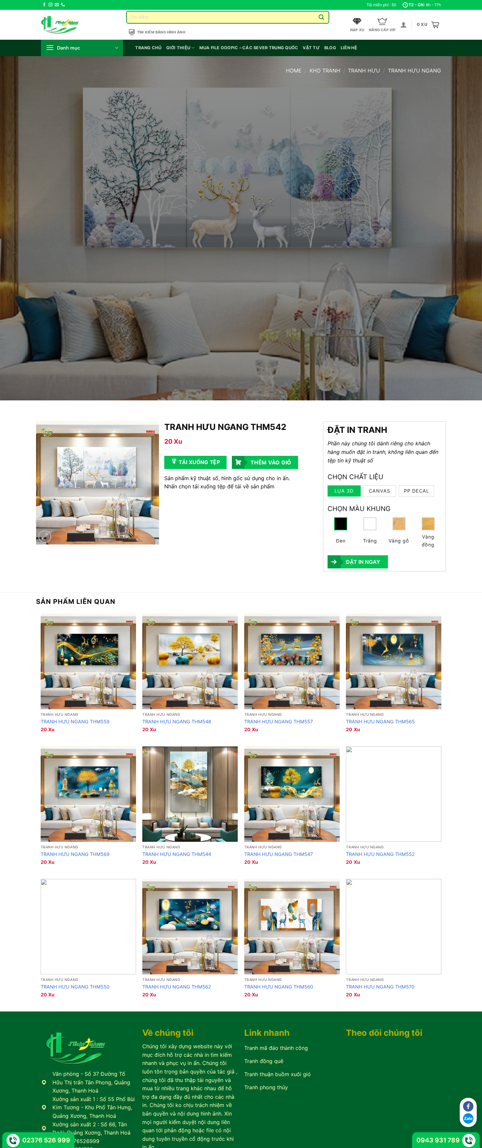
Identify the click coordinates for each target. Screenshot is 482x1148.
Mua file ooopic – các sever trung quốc (248, 47)
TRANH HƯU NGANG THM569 (75, 854)
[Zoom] (44, 536)
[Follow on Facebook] (44, 5)
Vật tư (311, 47)
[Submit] (321, 17)
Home (294, 70)
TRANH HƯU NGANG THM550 (75, 986)
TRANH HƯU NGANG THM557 (278, 721)
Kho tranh (325, 70)
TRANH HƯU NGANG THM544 (176, 854)
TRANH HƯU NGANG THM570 (380, 986)
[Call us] (63, 5)
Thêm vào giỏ (271, 462)
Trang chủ (148, 47)
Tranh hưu (364, 70)
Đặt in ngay (363, 562)
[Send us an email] (57, 5)
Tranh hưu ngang (414, 70)
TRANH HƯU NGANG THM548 (176, 721)
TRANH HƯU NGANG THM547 (278, 854)
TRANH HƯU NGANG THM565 (380, 721)
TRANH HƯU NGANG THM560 (278, 986)
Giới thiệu (178, 47)
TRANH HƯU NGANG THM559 (75, 721)
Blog (330, 47)
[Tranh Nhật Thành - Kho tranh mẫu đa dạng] (68, 25)
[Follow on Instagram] (50, 5)
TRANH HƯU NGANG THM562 (176, 986)
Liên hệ (349, 47)
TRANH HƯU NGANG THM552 (380, 854)
